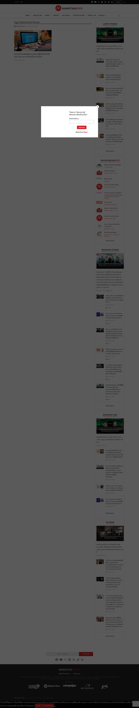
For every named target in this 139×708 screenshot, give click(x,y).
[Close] (97, 106)
